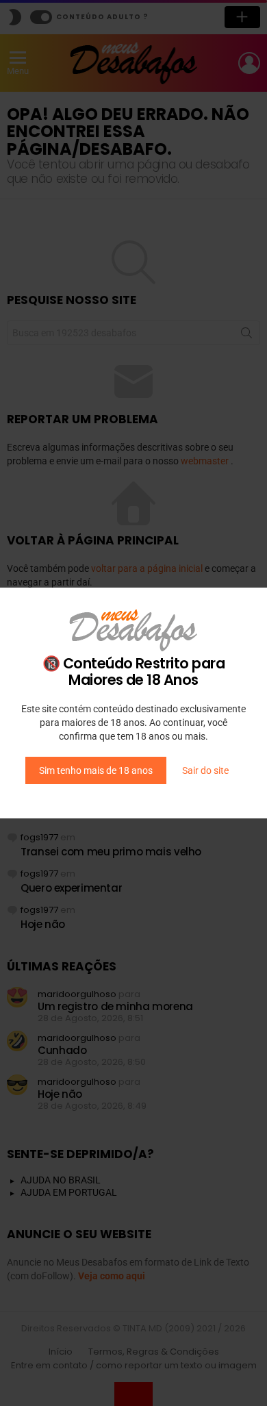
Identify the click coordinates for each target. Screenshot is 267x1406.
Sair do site (205, 770)
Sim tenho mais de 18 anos (96, 770)
